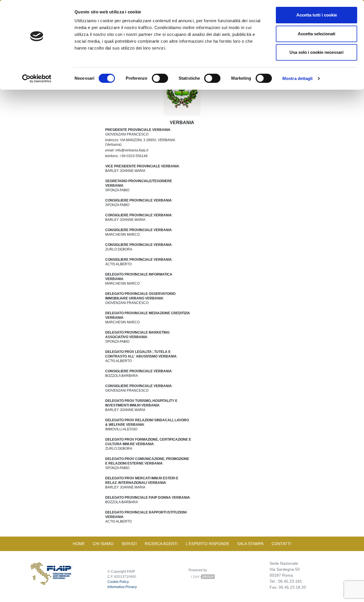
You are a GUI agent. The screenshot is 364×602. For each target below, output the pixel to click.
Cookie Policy (118, 582)
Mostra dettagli (297, 78)
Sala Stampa (250, 543)
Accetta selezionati (316, 33)
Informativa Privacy (122, 587)
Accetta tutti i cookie (316, 15)
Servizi (129, 543)
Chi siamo (103, 543)
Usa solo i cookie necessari (316, 52)
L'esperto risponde (207, 543)
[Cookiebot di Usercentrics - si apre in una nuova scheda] (37, 78)
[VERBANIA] (182, 90)
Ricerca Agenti (161, 543)
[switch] (160, 78)
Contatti (281, 543)
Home (79, 543)
